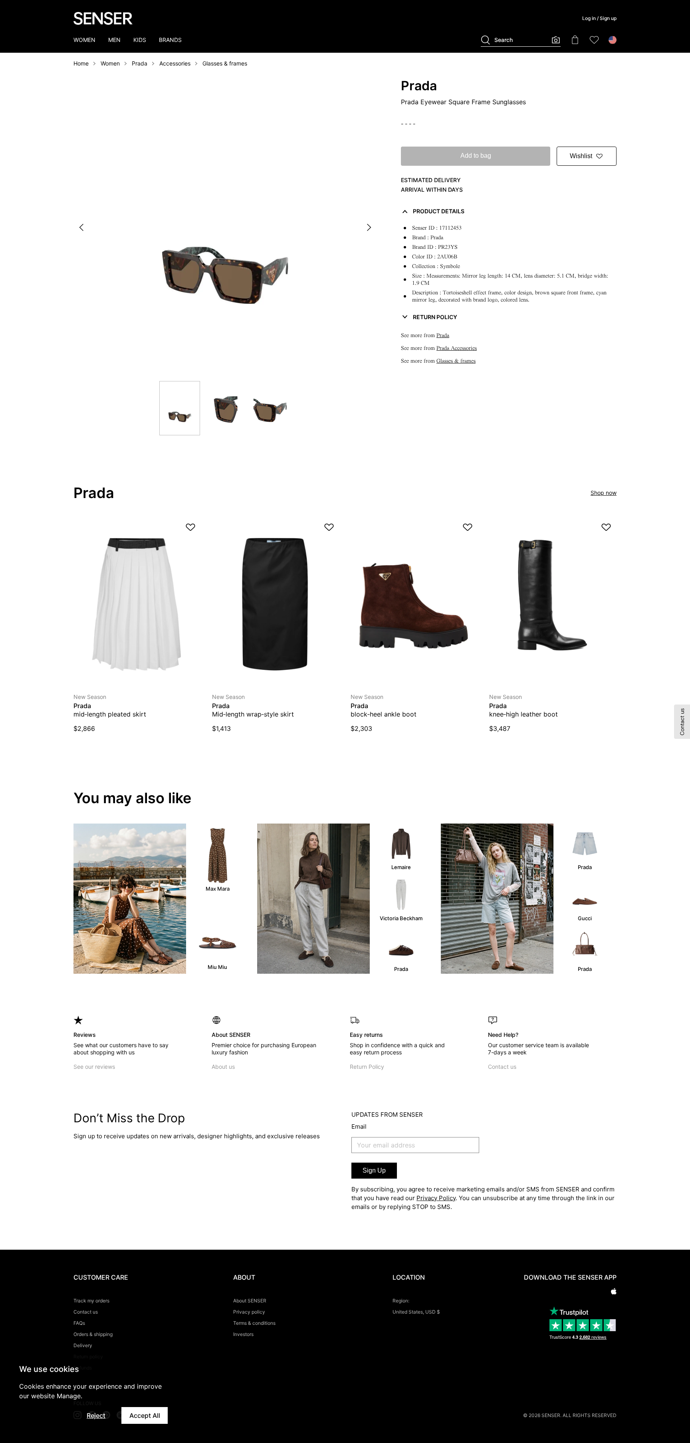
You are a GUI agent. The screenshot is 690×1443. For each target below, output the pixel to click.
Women (110, 63)
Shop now (604, 492)
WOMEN (84, 39)
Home (81, 63)
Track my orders (91, 1301)
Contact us (502, 1066)
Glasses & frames (224, 63)
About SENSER (249, 1301)
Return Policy (367, 1066)
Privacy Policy (436, 1198)
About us (223, 1066)
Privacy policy (249, 1312)
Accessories (174, 63)
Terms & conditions (254, 1323)
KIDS (139, 39)
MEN (114, 39)
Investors (243, 1334)
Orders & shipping (93, 1334)
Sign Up (374, 1170)
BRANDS (170, 39)
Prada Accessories (456, 348)
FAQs (79, 1323)
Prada (139, 63)
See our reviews (94, 1066)
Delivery (82, 1345)
